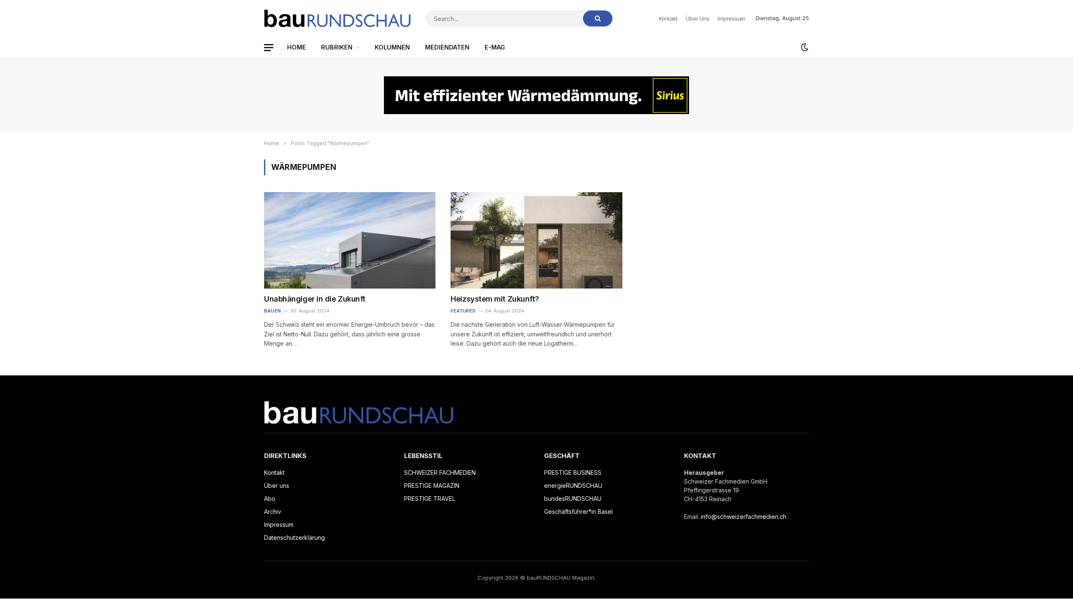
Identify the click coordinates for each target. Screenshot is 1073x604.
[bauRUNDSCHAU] (337, 18)
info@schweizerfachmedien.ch (743, 516)
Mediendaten (447, 47)
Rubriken (336, 47)
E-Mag (495, 47)
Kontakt (668, 18)
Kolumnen (392, 47)
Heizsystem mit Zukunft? (495, 298)
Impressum (731, 18)
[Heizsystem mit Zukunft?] (536, 240)
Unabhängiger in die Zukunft (314, 298)
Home (296, 47)
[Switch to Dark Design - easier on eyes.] (804, 47)
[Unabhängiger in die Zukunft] (349, 240)
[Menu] (268, 47)
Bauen (272, 311)
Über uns (697, 18)
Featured (463, 311)
